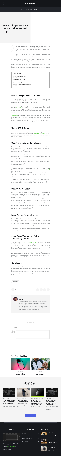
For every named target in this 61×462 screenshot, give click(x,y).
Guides (15, 21)
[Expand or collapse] (48, 73)
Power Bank (15, 281)
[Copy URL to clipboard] (12, 54)
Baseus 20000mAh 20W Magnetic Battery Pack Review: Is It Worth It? (51, 402)
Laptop (18, 398)
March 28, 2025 (50, 436)
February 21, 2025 (51, 450)
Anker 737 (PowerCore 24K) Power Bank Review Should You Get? (36, 402)
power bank (18, 107)
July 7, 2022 (40, 371)
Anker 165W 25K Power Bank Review (22, 400)
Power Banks (8, 398)
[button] (15, 367)
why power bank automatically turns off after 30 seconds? (41, 373)
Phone (4, 398)
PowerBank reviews (11, 446)
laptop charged (46, 169)
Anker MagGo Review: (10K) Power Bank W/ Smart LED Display (9, 401)
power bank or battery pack (39, 133)
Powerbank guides (7, 448)
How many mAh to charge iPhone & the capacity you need (20, 373)
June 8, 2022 (20, 371)
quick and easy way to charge (30, 242)
